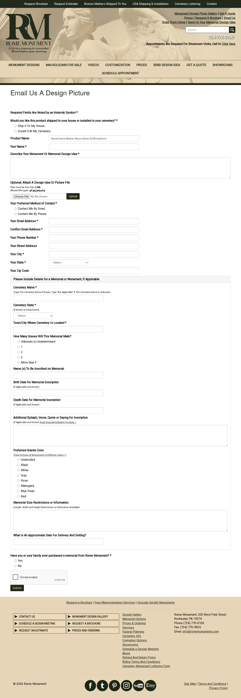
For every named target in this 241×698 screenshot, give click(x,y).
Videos (93, 65)
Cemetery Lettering (187, 4)
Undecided (28, 459)
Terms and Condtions (212, 684)
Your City (17, 254)
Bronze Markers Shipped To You (105, 4)
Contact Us (27, 616)
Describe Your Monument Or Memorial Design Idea (44, 154)
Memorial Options (134, 619)
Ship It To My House (31, 126)
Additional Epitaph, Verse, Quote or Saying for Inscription (50, 417)
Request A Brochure (208, 18)
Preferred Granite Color (28, 450)
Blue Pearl (27, 491)
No (20, 566)
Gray (24, 475)
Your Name (18, 146)
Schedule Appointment (120, 73)
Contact (212, 4)
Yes (20, 560)
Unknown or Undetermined (38, 341)
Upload (73, 196)
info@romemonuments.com (201, 631)
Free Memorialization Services (115, 602)
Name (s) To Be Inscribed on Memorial (38, 368)
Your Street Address (23, 246)
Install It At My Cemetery (34, 131)
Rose (24, 480)
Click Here (228, 44)
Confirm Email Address (26, 229)
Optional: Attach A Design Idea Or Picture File (40, 182)
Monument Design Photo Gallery (196, 13)
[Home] (60, 34)
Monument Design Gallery (90, 616)
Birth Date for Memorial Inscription (36, 382)
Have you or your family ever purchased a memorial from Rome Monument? (60, 555)
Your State (18, 262)
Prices (188, 18)
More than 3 (29, 362)
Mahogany (27, 486)
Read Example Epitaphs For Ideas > (58, 422)
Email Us (229, 18)
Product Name (19, 138)
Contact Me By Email (31, 208)
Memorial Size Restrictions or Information (41, 502)
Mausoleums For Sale (64, 65)
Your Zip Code (19, 270)
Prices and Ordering (86, 630)
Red (23, 496)
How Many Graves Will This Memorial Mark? (42, 336)
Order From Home (173, 22)
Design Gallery (132, 614)
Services (128, 627)
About (126, 653)
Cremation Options (134, 640)
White (24, 470)
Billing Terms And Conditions (141, 662)
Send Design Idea (166, 65)
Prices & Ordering (134, 623)
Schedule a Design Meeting (37, 623)
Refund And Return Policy (139, 657)
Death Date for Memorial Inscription (36, 400)
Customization (117, 65)
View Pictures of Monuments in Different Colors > (40, 455)
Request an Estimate (33, 630)
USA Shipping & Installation (151, 4)
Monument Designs (24, 65)
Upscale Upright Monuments (156, 602)
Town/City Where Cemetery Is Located (39, 323)
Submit (17, 588)
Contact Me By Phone (32, 214)
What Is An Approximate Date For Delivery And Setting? (49, 535)
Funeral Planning (133, 632)
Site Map (190, 684)
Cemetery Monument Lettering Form (146, 666)
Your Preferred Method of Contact (33, 203)
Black (24, 465)
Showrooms (223, 65)
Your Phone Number (24, 237)
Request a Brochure (79, 602)
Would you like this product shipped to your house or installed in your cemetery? (64, 120)
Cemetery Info (131, 636)
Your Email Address (24, 221)
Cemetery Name (25, 287)
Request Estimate (66, 4)
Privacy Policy (218, 688)
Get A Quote (227, 13)
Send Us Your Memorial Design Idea (211, 22)
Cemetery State (24, 305)
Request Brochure (36, 4)
